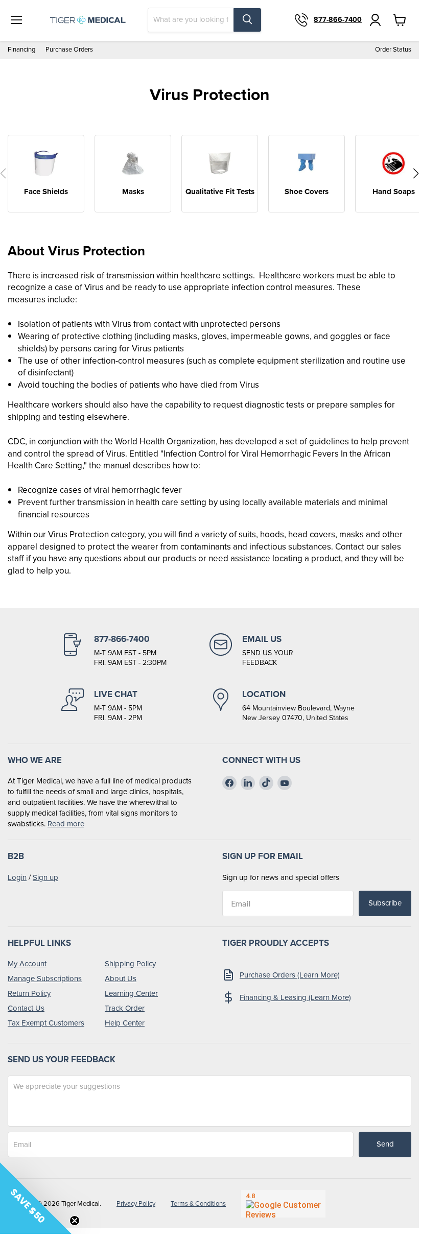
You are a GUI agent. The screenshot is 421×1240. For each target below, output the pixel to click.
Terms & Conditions (198, 1203)
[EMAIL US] (283, 650)
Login (17, 877)
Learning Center (131, 993)
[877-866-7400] (135, 650)
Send (385, 1144)
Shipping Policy (130, 963)
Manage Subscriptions (45, 978)
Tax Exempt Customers (46, 1023)
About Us (120, 978)
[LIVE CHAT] (135, 705)
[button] (416, 173)
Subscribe (385, 903)
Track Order (125, 1008)
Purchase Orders (69, 50)
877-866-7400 (338, 20)
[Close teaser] (74, 1220)
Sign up (45, 877)
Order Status (393, 50)
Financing (21, 50)
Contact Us (26, 1008)
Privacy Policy (135, 1203)
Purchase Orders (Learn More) (290, 975)
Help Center (125, 1023)
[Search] (247, 20)
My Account (27, 963)
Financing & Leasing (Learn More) (295, 997)
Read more (66, 823)
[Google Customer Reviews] (283, 1204)
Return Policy (29, 993)
